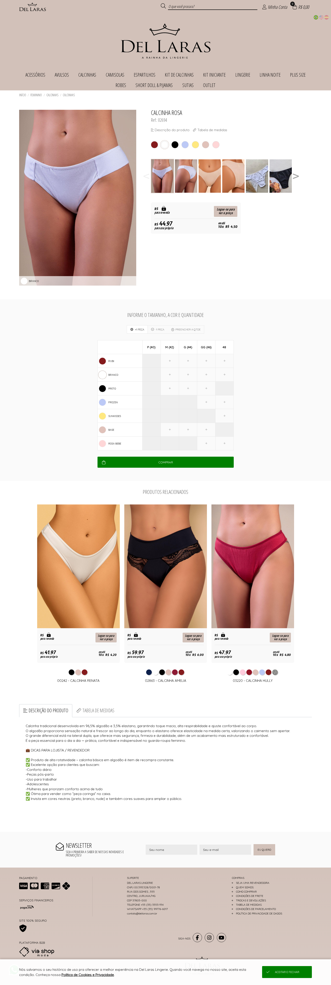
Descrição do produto (48, 710)
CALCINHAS (52, 95)
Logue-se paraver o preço (226, 211)
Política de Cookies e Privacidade (87, 975)
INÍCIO (22, 95)
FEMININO (36, 95)
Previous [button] (146, 176)
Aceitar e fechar (287, 972)
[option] (163, 176)
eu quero (264, 849)
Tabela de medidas (98, 710)
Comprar (165, 462)
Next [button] (295, 176)
